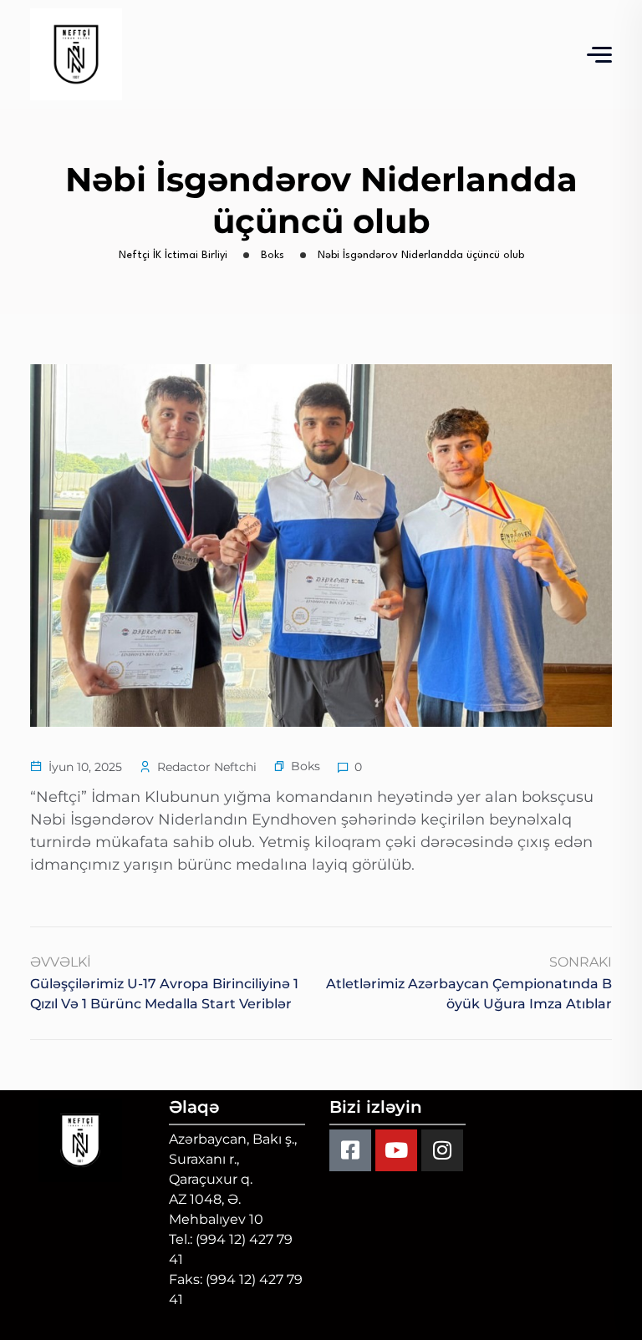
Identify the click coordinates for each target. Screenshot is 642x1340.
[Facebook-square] (350, 1150)
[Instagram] (442, 1150)
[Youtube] (396, 1150)
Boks (305, 766)
